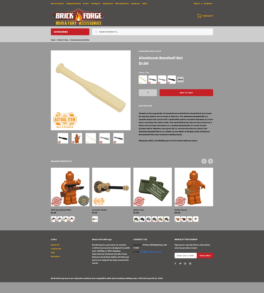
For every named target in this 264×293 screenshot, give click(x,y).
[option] (65, 138)
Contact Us (56, 248)
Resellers (55, 256)
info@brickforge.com (150, 251)
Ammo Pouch (181, 209)
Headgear (96, 3)
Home (53, 40)
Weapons (135, 3)
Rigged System (74, 3)
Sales (144, 3)
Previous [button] (204, 161)
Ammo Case (138, 209)
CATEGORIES (61, 32)
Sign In (197, 3)
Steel (180, 79)
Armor (86, 3)
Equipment (108, 3)
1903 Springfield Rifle (61, 209)
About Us (55, 244)
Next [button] (210, 161)
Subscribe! (205, 255)
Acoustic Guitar (99, 209)
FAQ (53, 252)
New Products (57, 3)
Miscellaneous (122, 3)
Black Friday (63, 40)
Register (208, 3)
